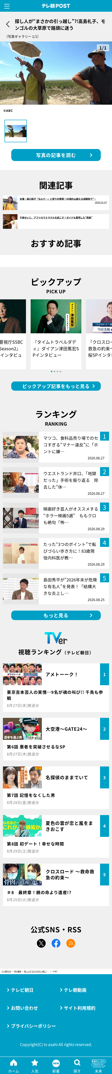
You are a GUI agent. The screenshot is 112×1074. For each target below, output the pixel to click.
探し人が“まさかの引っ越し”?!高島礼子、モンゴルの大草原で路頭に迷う (37, 971)
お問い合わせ (24, 1007)
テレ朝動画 (75, 989)
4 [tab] (60, 371)
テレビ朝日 (22, 989)
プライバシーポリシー (33, 1025)
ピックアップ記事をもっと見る (56, 386)
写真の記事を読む (56, 155)
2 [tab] (54, 371)
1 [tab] (51, 371)
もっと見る (55, 615)
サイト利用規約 (80, 1007)
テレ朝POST (56, 6)
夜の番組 (17, 971)
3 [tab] (57, 371)
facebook (56, 943)
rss (70, 943)
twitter (41, 943)
